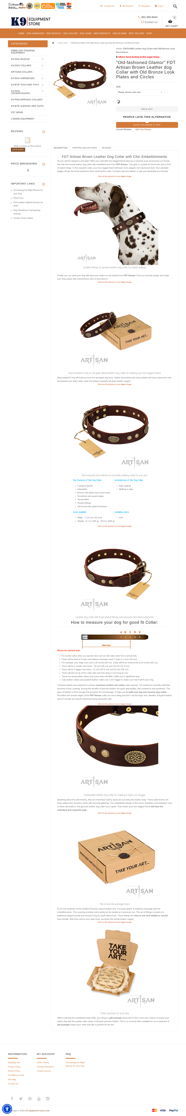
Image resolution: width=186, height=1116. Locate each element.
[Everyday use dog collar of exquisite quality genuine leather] (114, 221)
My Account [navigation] (127, 6)
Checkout (145, 6)
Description (60, 148)
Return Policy (14, 1071)
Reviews (106, 148)
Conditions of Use (16, 1075)
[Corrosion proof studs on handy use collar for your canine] (114, 571)
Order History (43, 1062)
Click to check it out (147, 125)
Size (118, 87)
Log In (161, 6)
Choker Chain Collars (23, 218)
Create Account (44, 1071)
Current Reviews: (124, 129)
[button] (174, 6)
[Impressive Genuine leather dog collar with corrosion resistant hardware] (114, 327)
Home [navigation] (53, 43)
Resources (18, 198)
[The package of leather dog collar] (114, 858)
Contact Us (151, 22)
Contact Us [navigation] (109, 6)
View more (18, 150)
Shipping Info (14, 1062)
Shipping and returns (84, 148)
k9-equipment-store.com (37, 1110)
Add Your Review (143, 129)
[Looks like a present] (114, 967)
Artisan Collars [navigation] (63, 43)
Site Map (12, 1079)
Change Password (45, 1067)
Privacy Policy (14, 1067)
